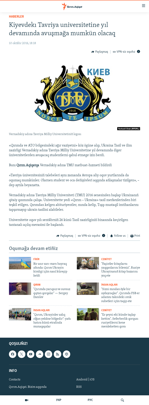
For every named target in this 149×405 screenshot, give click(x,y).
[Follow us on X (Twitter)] (21, 354)
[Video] (26, 400)
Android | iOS (85, 379)
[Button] (99, 51)
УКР (58, 400)
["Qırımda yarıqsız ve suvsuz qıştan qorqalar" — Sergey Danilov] (20, 289)
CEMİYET (106, 259)
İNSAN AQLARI (109, 284)
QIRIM (37, 284)
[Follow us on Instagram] (48, 354)
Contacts (14, 379)
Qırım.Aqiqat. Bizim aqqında (28, 387)
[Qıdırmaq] (122, 400)
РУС (90, 400)
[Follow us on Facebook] (12, 354)
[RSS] (57, 354)
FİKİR (36, 259)
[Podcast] (66, 354)
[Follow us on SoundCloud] (39, 354)
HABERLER (16, 17)
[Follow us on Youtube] (30, 354)
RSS (79, 387)
